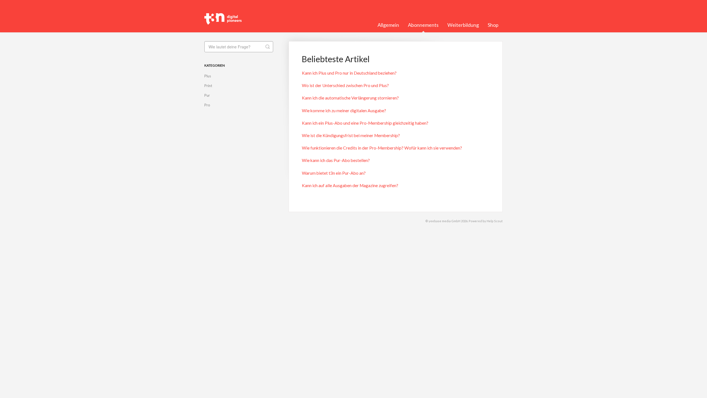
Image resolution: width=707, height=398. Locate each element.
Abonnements (423, 25)
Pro (207, 105)
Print (208, 85)
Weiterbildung (463, 25)
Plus (207, 76)
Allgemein (388, 25)
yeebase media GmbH (444, 221)
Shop (493, 25)
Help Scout (495, 221)
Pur (207, 95)
